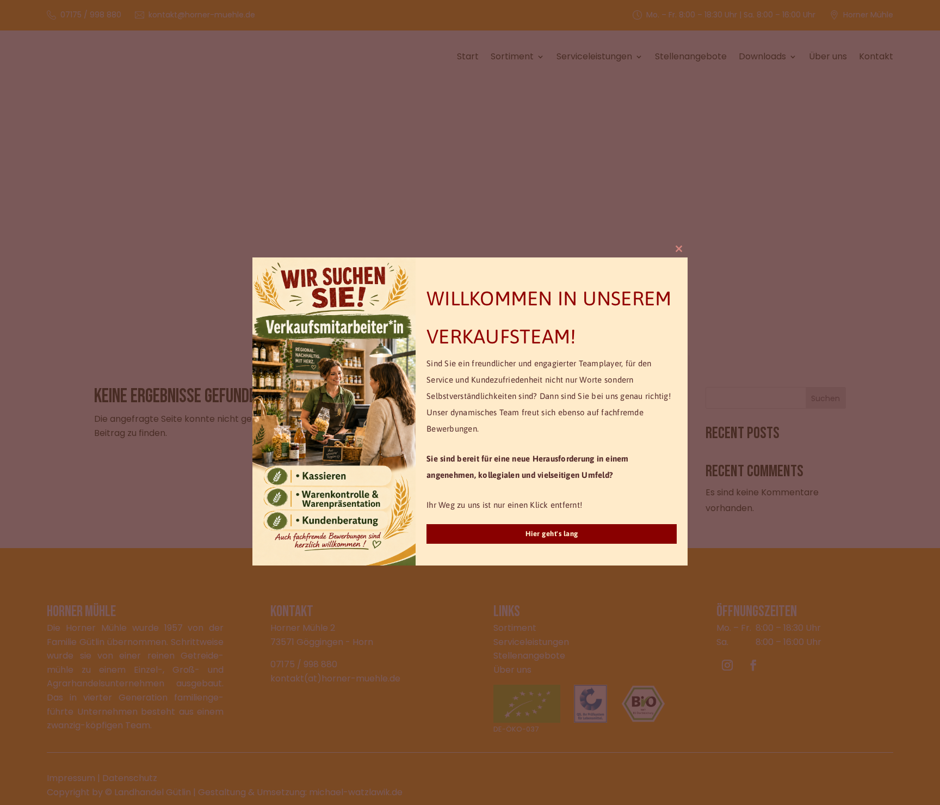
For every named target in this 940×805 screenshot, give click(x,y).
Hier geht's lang (551, 534)
